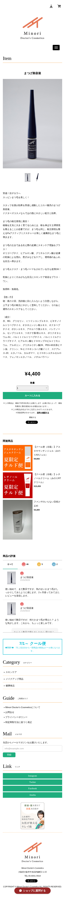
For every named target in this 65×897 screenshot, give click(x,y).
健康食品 (10, 685)
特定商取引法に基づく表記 (18, 722)
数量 (32, 383)
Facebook (32, 788)
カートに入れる (32, 395)
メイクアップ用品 (14, 679)
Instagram (32, 776)
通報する (32, 417)
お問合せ (9, 712)
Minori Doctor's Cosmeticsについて (22, 707)
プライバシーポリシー (16, 717)
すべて (10, 564)
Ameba (32, 795)
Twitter (32, 782)
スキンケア (11, 672)
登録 (9, 754)
